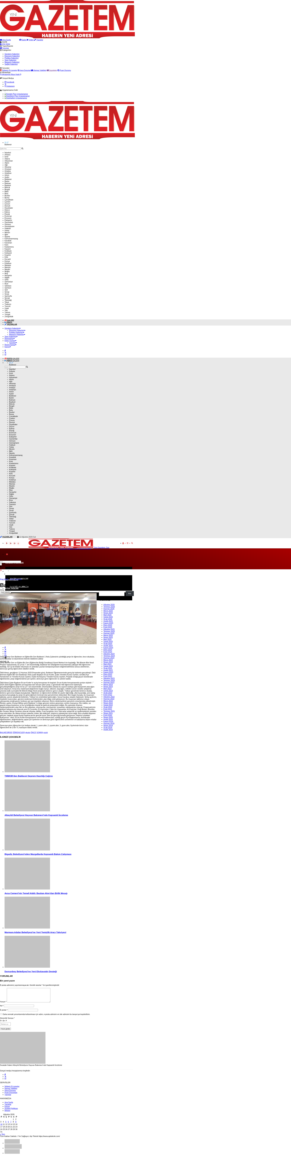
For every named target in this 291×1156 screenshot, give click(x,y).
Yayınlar (5, 48)
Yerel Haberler (5, 592)
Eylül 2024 (107, 652)
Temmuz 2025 (109, 631)
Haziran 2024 (108, 658)
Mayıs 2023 (108, 684)
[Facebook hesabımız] (5, 351)
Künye (7, 347)
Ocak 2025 (107, 644)
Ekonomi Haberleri (12, 56)
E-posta (3, 1010)
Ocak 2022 (107, 707)
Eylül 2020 (107, 715)
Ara (100, 590)
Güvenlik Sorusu (7, 1018)
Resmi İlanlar (10, 345)
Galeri (24, 40)
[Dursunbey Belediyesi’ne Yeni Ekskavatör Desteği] (51, 952)
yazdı (45, 732)
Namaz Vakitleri (39, 70)
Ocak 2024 (107, 668)
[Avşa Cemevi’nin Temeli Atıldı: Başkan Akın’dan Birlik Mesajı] (51, 874)
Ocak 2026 (107, 619)
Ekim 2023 (107, 674)
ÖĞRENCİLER (19, 732)
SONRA (39, 732)
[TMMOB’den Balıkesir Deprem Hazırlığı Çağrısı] (51, 756)
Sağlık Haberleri (11, 64)
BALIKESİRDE (6, 732)
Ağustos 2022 (109, 697)
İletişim (7, 1111)
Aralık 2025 (108, 621)
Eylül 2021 (107, 709)
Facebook (10, 82)
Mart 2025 (107, 639)
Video (31, 40)
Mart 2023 (107, 689)
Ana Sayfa (6, 40)
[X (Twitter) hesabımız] (5, 84)
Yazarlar (39, 40)
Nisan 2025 (108, 637)
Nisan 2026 (108, 613)
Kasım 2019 (108, 721)
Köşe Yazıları (10, 341)
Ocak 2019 (107, 727)
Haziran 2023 (108, 682)
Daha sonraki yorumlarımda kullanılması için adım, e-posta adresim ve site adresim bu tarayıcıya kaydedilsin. (46, 1014)
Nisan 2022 (108, 703)
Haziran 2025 (108, 633)
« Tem (2, 1134)
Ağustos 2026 (109, 605)
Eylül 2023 (107, 676)
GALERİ (13, 359)
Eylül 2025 (107, 627)
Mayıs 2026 (108, 611)
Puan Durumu (65, 70)
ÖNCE (33, 732)
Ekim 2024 (107, 650)
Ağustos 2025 (109, 629)
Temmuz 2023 (109, 680)
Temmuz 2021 (109, 711)
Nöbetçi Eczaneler (9, 70)
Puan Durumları (11, 1093)
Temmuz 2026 (109, 607)
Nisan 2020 (108, 717)
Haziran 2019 (108, 723)
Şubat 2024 (108, 666)
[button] (7, 554)
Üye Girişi (6, 44)
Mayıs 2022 (108, 701)
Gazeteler (53, 70)
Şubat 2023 (108, 691)
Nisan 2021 (108, 713)
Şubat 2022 (108, 705)
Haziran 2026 (108, 609)
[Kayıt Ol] (123, 543)
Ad (1, 1006)
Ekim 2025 (107, 625)
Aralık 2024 (108, 646)
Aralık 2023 (108, 670)
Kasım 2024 (108, 648)
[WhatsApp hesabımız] (18, 543)
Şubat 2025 (108, 641)
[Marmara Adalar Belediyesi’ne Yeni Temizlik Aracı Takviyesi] (51, 913)
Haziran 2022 (108, 699)
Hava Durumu (24, 70)
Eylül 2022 (107, 695)
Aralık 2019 (108, 719)
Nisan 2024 (108, 662)
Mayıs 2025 (108, 635)
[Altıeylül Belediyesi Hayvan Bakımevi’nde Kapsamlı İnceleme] (51, 795)
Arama (16, 40)
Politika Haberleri (12, 58)
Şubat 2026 (108, 617)
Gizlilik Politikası (11, 1108)
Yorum (3, 1002)
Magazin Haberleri (12, 62)
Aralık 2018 (108, 730)
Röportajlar (9, 339)
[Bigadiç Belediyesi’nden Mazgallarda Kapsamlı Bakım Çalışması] (51, 835)
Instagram (10, 86)
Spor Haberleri (10, 60)
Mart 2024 (107, 664)
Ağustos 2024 (109, 654)
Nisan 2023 (108, 687)
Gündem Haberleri (12, 54)
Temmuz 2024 (109, 656)
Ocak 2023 (107, 693)
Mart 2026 (107, 615)
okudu (27, 732)
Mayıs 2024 (108, 660)
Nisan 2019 (108, 725)
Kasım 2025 (108, 623)
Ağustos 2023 (109, 678)
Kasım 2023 (108, 672)
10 (1, 1124)
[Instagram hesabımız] (5, 355)
